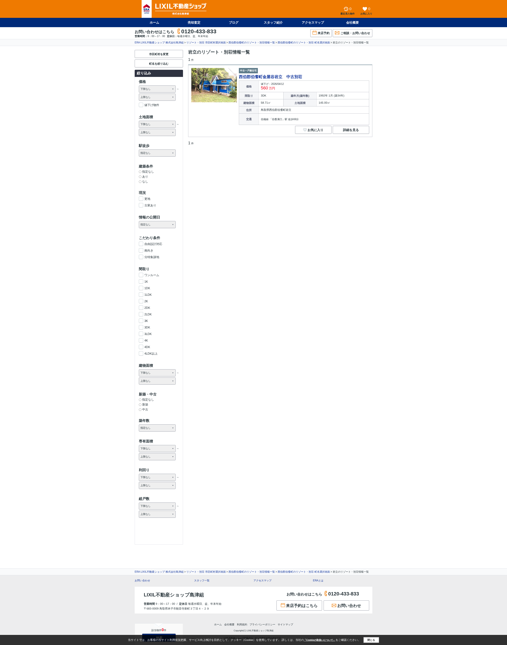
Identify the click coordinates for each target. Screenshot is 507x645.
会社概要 (352, 22)
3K (146, 320)
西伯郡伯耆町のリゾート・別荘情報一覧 (252, 42)
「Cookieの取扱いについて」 (319, 640)
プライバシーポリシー (262, 624)
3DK (147, 327)
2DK (147, 307)
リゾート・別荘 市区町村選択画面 (206, 42)
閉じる (371, 639)
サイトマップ (285, 624)
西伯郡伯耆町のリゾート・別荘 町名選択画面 (304, 42)
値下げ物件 (151, 105)
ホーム (154, 22)
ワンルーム (151, 275)
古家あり (150, 205)
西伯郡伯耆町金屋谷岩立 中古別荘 (270, 77)
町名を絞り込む (159, 63)
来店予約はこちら (302, 605)
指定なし (148, 171)
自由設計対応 (153, 244)
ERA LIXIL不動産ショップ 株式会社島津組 (159, 42)
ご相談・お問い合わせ (355, 33)
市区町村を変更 (159, 54)
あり (145, 176)
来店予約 (324, 33)
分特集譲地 (151, 257)
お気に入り (315, 130)
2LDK (148, 314)
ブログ (233, 22)
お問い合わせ (142, 580)
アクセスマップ (263, 580)
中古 (145, 409)
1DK (147, 288)
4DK (147, 347)
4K (146, 340)
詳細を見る (351, 130)
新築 (145, 404)
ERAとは (318, 580)
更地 (147, 198)
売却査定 (194, 22)
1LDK (148, 294)
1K (146, 281)
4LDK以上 (151, 353)
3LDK (148, 334)
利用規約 (242, 624)
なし (145, 181)
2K (146, 301)
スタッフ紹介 (273, 22)
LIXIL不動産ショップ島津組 (174, 594)
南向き (148, 250)
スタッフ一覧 (202, 580)
